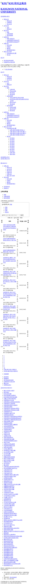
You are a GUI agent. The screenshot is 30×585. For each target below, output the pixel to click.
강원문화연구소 (8, 411)
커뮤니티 (6, 166)
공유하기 (6, 188)
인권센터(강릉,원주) (9, 505)
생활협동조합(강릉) (9, 487)
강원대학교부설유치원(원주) (11, 466)
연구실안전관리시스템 (10, 502)
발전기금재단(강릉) (9, 460)
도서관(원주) (7, 455)
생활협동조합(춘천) (9, 486)
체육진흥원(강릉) (8, 529)
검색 (22, 215)
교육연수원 (7, 434)
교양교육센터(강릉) (9, 427)
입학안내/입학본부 (9, 512)
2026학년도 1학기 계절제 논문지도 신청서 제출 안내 (9, 330)
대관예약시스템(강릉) (10, 450)
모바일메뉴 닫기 (5, 157)
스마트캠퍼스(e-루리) (9, 495)
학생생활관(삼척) (8, 552)
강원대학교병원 (8, 406)
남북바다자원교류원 (9, 444)
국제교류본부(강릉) (9, 439)
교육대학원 (4, 200)
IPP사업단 (6, 392)
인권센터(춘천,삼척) (9, 503)
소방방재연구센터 (9, 492)
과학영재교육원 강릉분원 (11, 424)
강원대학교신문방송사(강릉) (11, 410)
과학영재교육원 (8, 423)
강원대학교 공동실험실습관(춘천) (13, 416)
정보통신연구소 (8, 516)
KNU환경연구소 (8, 565)
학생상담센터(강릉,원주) (10, 547)
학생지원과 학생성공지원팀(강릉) (13, 536)
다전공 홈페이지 (8, 448)
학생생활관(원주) (8, 555)
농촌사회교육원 (8, 447)
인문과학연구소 (8, 508)
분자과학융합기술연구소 (10, 468)
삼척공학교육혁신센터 (10, 476)
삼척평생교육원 (8, 478)
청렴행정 (6, 378)
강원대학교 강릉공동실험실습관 (12, 419)
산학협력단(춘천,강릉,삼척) (11, 474)
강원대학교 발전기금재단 (11, 405)
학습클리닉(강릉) (8, 557)
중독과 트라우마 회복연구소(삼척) (13, 520)
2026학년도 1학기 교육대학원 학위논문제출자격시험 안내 (9, 307)
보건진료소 (7, 463)
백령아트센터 (7, 461)
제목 (6, 209)
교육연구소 (7, 432)
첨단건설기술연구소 (9, 525)
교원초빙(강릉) (8, 431)
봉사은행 (6, 465)
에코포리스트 (7, 500)
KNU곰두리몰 (7, 393)
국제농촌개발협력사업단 (10, 440)
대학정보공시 (7, 385)
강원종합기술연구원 (9, 413)
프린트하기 (7, 186)
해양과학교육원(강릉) (10, 562)
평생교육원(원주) (8, 544)
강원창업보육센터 (9, 415)
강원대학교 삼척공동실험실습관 (12, 418)
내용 (6, 210)
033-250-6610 (8, 69)
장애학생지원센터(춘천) (10, 513)
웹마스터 (6, 383)
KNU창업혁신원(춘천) (10, 395)
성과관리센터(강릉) (9, 489)
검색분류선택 (5, 204)
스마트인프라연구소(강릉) (11, 494)
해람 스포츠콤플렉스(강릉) (11, 560)
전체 (11, 204)
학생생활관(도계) (8, 550)
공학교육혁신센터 (9, 421)
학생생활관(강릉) (8, 554)
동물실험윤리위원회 (9, 457)
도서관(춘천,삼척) (8, 452)
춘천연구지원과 (8, 507)
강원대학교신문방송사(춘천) (11, 408)
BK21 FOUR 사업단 (9, 390)
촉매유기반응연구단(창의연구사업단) (14, 531)
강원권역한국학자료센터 (10, 558)
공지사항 (6, 177)
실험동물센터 (7, 499)
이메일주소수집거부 (9, 62)
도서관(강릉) (7, 453)
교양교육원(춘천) (8, 426)
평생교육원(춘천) (8, 541)
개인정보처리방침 (9, 60)
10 (4, 368)
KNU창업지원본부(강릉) (10, 397)
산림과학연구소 (8, 471)
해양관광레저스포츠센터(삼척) (12, 563)
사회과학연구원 (8, 470)
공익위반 (6, 376)
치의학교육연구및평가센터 (11, 537)
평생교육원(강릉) (8, 542)
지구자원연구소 (8, 523)
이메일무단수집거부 (9, 381)
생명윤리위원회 (8, 482)
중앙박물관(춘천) (8, 521)
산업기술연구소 (8, 473)
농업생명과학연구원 (9, 445)
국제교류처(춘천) (8, 437)
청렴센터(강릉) (8, 526)
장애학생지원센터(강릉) (10, 515)
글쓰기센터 (7, 442)
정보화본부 (7, 518)
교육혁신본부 (7, 436)
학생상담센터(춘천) (9, 546)
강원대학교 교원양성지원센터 (12, 402)
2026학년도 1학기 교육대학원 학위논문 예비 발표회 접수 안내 (9, 273)
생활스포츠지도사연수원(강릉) (12, 484)
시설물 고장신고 (8, 497)
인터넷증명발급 (8, 510)
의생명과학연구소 (9, 479)
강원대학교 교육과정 (9, 403)
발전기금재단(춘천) (9, 458)
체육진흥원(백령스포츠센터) (11, 528)
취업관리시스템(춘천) (10, 534)
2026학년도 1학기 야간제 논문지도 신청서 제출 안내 (9, 281)
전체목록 (6, 374)
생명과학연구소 (8, 481)
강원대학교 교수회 (9, 400)
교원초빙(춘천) (8, 429)
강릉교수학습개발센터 (10, 398)
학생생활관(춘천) (8, 549)
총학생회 (6, 533)
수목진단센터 (7, 491)
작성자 (7, 212)
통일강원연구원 (8, 539)
